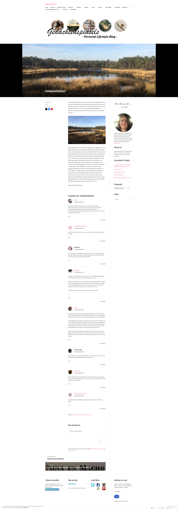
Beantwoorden (103, 220)
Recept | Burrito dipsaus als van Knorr (122, 177)
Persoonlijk (108, 7)
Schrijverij (117, 7)
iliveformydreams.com (80, 393)
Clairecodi (77, 371)
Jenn (46, 104)
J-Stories (64, 9)
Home (46, 7)
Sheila (76, 307)
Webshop (73, 9)
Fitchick (79, 7)
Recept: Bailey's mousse (119, 172)
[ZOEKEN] (131, 6)
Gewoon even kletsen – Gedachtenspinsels (82, 414)
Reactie (101, 441)
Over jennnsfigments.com (52, 9)
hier (121, 154)
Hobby (86, 7)
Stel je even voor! (61, 7)
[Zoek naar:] (123, 199)
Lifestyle (70, 7)
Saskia (76, 200)
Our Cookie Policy (25, 507)
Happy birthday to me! (119, 174)
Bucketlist (124, 7)
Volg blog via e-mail (120, 480)
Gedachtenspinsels (50, 4)
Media (99, 7)
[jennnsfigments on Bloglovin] (72, 484)
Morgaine (76, 270)
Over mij (52, 7)
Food (93, 7)
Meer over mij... (117, 143)
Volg (117, 496)
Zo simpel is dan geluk (80, 226)
